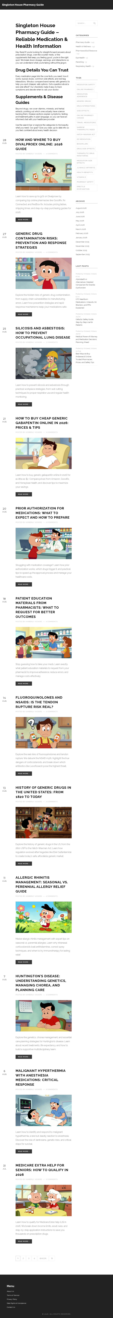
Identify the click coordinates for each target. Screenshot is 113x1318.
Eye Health (82, 58)
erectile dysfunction (83, 188)
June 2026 (80, 216)
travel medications (86, 122)
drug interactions (86, 106)
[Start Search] (94, 23)
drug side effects (86, 149)
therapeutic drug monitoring (85, 155)
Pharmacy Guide (85, 42)
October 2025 (81, 250)
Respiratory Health (85, 66)
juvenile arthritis (86, 168)
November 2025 (82, 246)
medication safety (86, 85)
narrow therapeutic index (86, 129)
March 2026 (81, 229)
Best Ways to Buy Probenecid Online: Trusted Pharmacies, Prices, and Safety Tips (85, 358)
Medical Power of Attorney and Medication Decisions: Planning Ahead (86, 339)
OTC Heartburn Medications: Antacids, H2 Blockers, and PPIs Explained (86, 303)
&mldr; (43, 1258)
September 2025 (83, 254)
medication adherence (82, 95)
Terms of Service (13, 1295)
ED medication (84, 139)
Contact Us (11, 1307)
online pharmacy (85, 89)
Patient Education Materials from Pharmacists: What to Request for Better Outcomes (37, 607)
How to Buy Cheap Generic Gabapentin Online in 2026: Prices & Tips (42, 422)
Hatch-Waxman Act (86, 134)
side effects (83, 111)
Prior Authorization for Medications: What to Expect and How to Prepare (43, 512)
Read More (23, 220)
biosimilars (82, 144)
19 (52, 1258)
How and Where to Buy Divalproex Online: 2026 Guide (39, 144)
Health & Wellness (85, 46)
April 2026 (80, 225)
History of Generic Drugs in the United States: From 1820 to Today (43, 792)
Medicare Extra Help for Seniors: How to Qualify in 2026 (42, 1169)
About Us (10, 1291)
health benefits (85, 172)
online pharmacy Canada (85, 117)
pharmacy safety (85, 182)
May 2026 (80, 221)
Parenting (81, 62)
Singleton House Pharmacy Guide (23, 4)
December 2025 (82, 242)
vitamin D (81, 177)
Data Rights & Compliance (16, 1303)
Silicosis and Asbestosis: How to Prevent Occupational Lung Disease (43, 332)
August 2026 (81, 208)
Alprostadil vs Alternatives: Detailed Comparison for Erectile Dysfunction (85, 283)
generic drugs (84, 101)
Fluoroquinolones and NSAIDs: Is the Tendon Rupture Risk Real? (39, 702)
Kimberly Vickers (34, 154)
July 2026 (80, 212)
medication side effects (84, 162)
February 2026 (82, 233)
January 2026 (81, 238)
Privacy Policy (12, 1299)
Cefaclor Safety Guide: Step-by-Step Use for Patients (85, 322)
